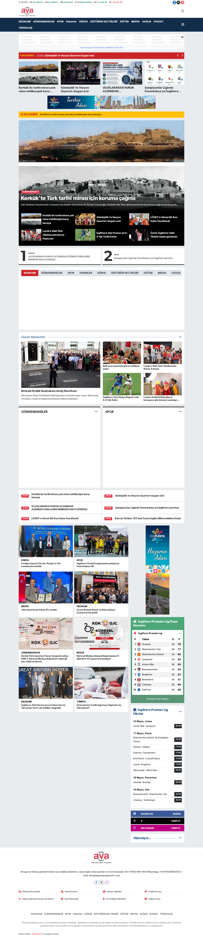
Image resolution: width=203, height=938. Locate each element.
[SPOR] (180, 412)
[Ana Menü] (182, 25)
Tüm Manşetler (71, 899)
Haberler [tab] (86, 273)
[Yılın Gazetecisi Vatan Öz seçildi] (46, 587)
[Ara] (182, 11)
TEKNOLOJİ (25, 28)
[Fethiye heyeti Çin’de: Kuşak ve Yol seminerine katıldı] (46, 541)
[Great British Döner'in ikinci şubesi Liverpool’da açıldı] (101, 587)
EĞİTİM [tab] (148, 273)
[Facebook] (96, 882)
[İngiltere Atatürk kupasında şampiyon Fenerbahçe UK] (101, 541)
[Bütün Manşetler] (180, 337)
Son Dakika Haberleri (116, 899)
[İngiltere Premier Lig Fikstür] (180, 712)
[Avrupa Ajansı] (27, 11)
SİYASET (159, 21)
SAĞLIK (146, 21)
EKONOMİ (25, 21)
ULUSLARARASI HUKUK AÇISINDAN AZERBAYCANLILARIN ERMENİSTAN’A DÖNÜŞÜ (59, 258)
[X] (101, 882)
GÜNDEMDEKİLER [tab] (51, 273)
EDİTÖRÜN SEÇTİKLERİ (103, 21)
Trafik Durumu (155, 891)
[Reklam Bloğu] (101, 102)
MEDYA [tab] (162, 273)
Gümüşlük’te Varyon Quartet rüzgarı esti (139, 495)
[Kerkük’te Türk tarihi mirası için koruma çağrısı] (101, 167)
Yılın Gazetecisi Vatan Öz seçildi (39, 610)
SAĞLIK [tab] (176, 273)
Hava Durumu (71, 891)
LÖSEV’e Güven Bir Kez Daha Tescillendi (55, 518)
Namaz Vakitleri (114, 891)
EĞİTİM (124, 21)
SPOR (60, 21)
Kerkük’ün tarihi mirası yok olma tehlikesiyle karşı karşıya (70, 114)
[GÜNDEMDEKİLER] (96, 412)
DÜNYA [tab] (101, 273)
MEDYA (135, 21)
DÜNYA (83, 21)
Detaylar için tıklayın (158, 699)
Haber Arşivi (154, 899)
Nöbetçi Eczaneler (31, 891)
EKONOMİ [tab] (30, 273)
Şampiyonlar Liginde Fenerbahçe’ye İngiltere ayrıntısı (143, 258)
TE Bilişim (36, 934)
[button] (178, 56)
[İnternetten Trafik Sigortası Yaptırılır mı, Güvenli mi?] (101, 683)
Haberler (71, 21)
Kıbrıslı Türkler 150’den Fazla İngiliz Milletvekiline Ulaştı (148, 518)
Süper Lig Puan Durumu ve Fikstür (38, 899)
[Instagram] (106, 882)
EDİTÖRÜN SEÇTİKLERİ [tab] (124, 273)
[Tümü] (180, 838)
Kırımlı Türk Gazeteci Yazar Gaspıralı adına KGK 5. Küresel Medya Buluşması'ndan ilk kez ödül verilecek (44, 659)
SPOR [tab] (71, 273)
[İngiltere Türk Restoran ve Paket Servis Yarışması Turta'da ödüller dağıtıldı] (46, 683)
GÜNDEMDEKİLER (43, 21)
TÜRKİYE (81, 702)
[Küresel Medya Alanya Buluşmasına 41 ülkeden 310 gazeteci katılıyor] (101, 634)
